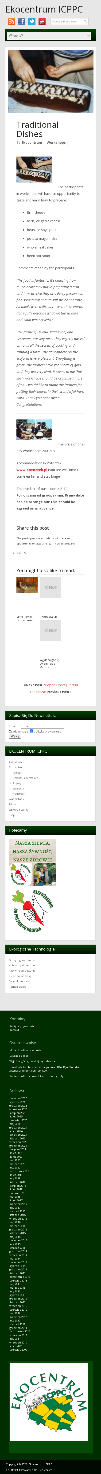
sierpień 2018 (17, 1185)
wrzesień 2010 (18, 1342)
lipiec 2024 (16, 1131)
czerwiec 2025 (18, 1120)
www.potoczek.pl (32, 469)
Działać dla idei (49, 617)
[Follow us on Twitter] (31, 21)
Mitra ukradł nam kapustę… (25, 618)
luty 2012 (14, 1320)
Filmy (12, 804)
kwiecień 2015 (18, 1240)
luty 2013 (14, 1291)
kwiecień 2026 (18, 1098)
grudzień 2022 (18, 1145)
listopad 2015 (17, 1233)
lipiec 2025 (16, 1116)
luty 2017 (14, 1207)
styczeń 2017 (17, 1211)
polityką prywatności (48, 731)
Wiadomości (18, 793)
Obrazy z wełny (18, 809)
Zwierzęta (18, 788)
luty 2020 (14, 1167)
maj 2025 (14, 1123)
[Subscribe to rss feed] (11, 21)
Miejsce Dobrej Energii (60, 685)
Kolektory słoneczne (22, 965)
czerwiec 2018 (18, 1193)
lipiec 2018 (16, 1189)
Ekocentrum (31, 142)
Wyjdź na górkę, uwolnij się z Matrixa (49, 663)
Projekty (16, 783)
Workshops (56, 142)
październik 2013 (19, 1276)
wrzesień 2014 (18, 1255)
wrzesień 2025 (18, 1109)
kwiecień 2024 (18, 1134)
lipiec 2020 (16, 1156)
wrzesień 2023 (18, 1142)
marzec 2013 (17, 1287)
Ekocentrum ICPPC (44, 9)
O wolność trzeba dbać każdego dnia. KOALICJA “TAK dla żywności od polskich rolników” (44, 1068)
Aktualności (16, 762)
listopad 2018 (17, 1182)
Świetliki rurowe (19, 981)
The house (38, 691)
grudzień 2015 (18, 1229)
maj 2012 (14, 1313)
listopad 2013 (17, 1273)
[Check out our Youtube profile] (42, 21)
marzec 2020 (17, 1164)
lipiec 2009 (16, 1346)
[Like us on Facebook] (21, 21)
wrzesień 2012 (18, 1306)
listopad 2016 (17, 1215)
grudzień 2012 (18, 1298)
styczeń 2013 (17, 1295)
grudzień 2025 (18, 1105)
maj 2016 (14, 1222)
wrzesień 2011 (18, 1335)
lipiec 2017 (16, 1200)
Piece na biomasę (20, 976)
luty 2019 (14, 1178)
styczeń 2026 (17, 1102)
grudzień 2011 (18, 1328)
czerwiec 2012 (18, 1309)
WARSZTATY (16, 799)
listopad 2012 (17, 1302)
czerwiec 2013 (18, 1280)
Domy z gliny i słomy (22, 960)
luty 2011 (14, 1338)
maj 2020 (14, 1160)
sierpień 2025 (17, 1113)
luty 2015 (14, 1244)
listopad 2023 (17, 1138)
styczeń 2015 (17, 1247)
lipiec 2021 (16, 1153)
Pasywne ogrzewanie (22, 970)
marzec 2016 (17, 1226)
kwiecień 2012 (18, 1317)
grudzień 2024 (18, 1127)
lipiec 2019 (16, 1175)
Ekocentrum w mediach (25, 778)
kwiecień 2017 (18, 1204)
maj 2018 (14, 1196)
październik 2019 (19, 1171)
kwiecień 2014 (18, 1262)
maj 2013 (14, 1284)
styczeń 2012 (17, 1324)
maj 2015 (14, 1237)
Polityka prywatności (22, 1026)
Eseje (12, 815)
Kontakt (14, 1030)
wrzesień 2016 (18, 1218)
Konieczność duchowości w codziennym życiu (38, 1076)
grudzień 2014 (18, 1251)
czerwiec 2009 (18, 1349)
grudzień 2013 (18, 1269)
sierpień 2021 (17, 1149)
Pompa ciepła (17, 986)
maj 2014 (14, 1258)
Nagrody (16, 772)
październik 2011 (19, 1331)
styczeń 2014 (17, 1266)
